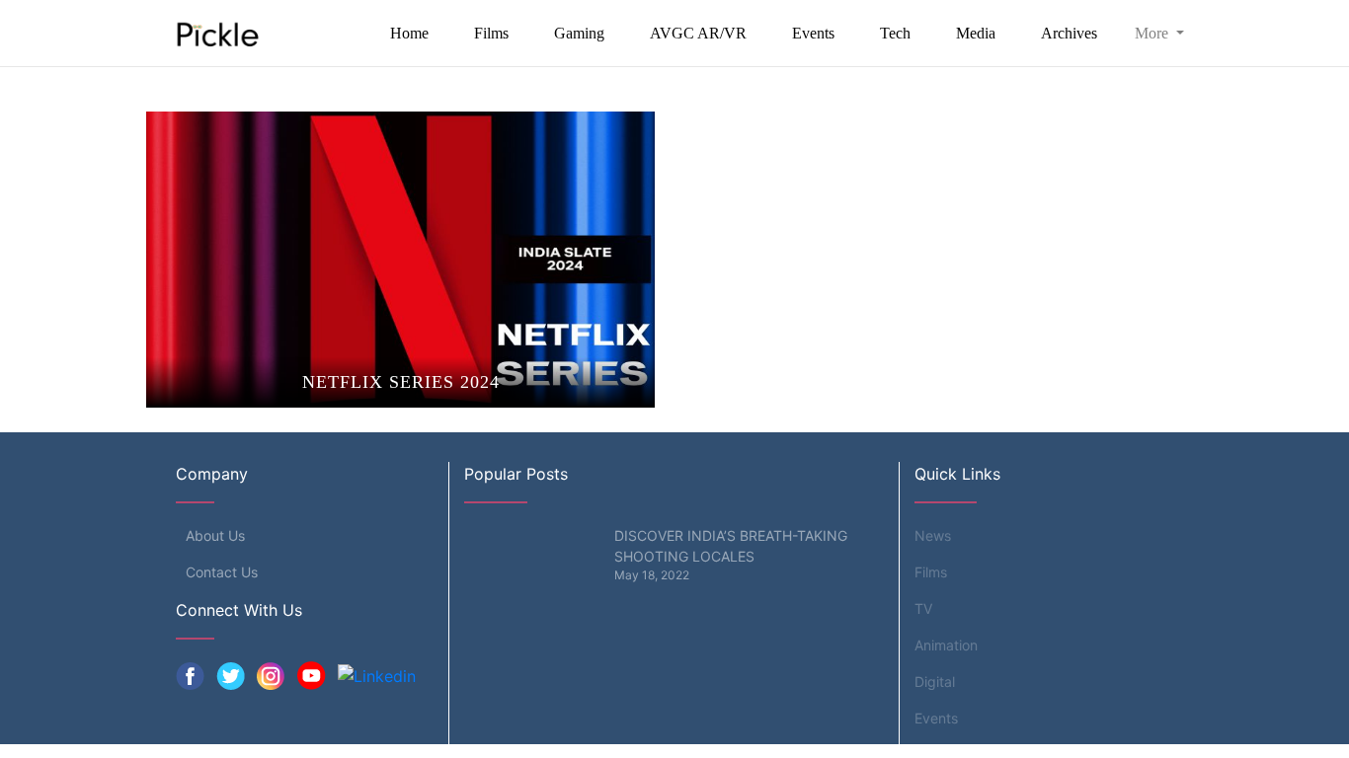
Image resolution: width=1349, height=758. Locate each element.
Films (491, 33)
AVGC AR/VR (698, 33)
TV (923, 608)
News (932, 535)
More (1153, 33)
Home (409, 33)
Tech (895, 33)
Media (975, 33)
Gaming (579, 33)
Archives (1069, 33)
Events (813, 33)
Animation (946, 645)
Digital (934, 681)
